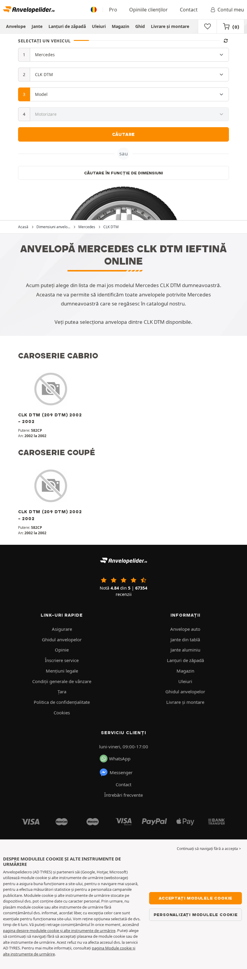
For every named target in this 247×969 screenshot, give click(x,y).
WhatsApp (119, 759)
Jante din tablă (185, 639)
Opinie (62, 650)
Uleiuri (99, 26)
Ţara (62, 691)
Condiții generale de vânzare (61, 681)
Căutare (123, 134)
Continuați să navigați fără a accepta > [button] (209, 848)
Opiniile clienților (148, 9)
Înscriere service (62, 660)
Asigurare (62, 629)
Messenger (121, 772)
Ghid (140, 26)
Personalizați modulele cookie (196, 914)
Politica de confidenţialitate (62, 702)
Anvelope (16, 26)
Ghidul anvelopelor (62, 639)
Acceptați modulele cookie (195, 898)
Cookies (62, 713)
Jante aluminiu (185, 650)
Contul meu (230, 9)
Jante (37, 26)
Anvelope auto (185, 629)
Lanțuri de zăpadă (67, 26)
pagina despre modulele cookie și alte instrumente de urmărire (59, 930)
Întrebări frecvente (123, 795)
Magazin (120, 26)
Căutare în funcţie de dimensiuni (123, 172)
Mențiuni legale (62, 671)
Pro (113, 9)
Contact (189, 9)
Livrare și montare (170, 26)
